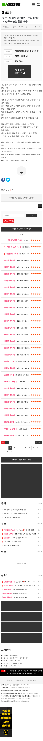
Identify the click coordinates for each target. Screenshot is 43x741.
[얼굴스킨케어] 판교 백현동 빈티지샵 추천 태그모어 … (24, 247)
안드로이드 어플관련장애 (12, 517)
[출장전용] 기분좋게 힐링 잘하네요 (21, 274)
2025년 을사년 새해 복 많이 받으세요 (15, 513)
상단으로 (19, 680)
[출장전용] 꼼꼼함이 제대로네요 (21, 334)
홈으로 (9, 680)
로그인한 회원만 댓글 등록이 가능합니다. (21, 198)
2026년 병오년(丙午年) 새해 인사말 (15, 510)
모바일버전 (31, 680)
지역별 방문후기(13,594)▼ (21, 229)
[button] (40, 206)
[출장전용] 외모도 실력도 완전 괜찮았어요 (23, 415)
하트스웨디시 (21, 56)
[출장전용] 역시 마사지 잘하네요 (21, 321)
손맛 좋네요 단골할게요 (15, 597)
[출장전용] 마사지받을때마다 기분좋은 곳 (23, 382)
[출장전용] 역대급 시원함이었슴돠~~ (22, 402)
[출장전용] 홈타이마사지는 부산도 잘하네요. (23, 429)
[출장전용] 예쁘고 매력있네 (19, 294)
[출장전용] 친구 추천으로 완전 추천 (21, 375)
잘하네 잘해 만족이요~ (15, 593)
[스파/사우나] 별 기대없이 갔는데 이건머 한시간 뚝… (23, 361)
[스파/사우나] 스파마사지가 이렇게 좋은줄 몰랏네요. (23, 422)
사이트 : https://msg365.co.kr (11, 666)
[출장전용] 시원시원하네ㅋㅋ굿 (20, 307)
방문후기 (9, 12)
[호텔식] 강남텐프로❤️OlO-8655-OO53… (24, 240)
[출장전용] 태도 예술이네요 (19, 287)
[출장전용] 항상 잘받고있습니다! (21, 388)
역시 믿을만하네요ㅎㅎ (15, 538)
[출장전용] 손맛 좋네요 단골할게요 (21, 267)
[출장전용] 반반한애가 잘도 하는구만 (22, 281)
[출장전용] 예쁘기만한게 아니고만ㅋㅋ (23, 348)
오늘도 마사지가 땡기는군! (12, 541)
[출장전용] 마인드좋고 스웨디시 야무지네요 (23, 314)
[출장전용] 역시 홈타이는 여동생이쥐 (22, 368)
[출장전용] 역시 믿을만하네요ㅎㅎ (23, 254)
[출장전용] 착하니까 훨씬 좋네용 (21, 408)
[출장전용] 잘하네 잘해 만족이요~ (21, 260)
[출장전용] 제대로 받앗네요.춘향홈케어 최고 (23, 435)
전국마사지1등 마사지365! (12, 545)
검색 (31, 215)
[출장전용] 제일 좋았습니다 (19, 341)
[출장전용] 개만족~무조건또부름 (21, 328)
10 (7, 452)
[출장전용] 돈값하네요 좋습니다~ (21, 301)
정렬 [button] (38, 442)
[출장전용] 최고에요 (17, 355)
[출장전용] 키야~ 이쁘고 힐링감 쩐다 (22, 395)
